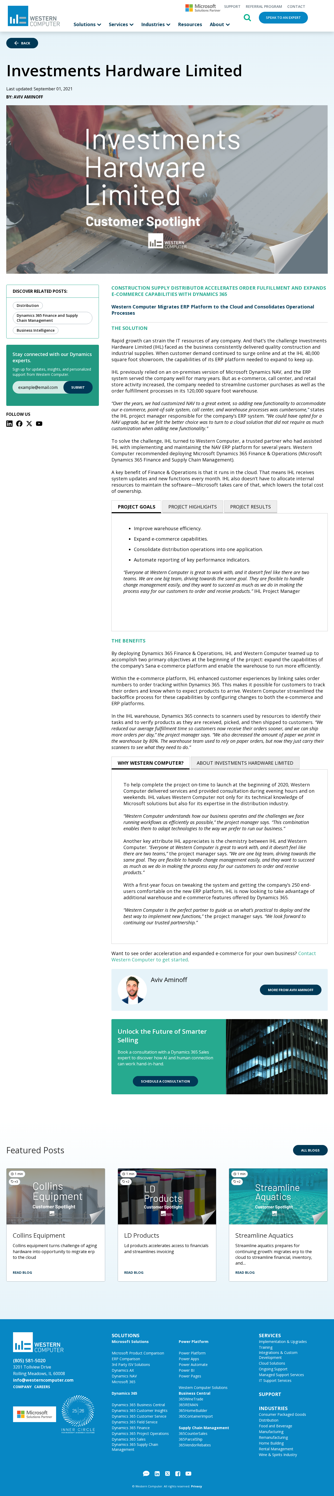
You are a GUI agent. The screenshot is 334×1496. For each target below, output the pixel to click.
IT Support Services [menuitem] (275, 1380)
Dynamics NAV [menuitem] (124, 1376)
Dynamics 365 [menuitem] (124, 1393)
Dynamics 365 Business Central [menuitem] (138, 1404)
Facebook (177, 1473)
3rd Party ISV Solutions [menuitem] (131, 1364)
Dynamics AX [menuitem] (123, 1370)
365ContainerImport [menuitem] (196, 1416)
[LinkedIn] (9, 423)
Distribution (28, 305)
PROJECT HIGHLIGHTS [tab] (192, 507)
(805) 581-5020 (29, 1360)
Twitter (167, 1473)
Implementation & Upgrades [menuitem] (283, 1341)
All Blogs (310, 1150)
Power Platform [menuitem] (193, 1341)
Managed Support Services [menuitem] (281, 1374)
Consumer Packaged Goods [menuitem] (282, 1414)
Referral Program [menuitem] (264, 6)
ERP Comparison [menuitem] (126, 1358)
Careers (42, 1386)
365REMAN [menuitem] (188, 1404)
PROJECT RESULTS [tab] (250, 507)
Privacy (196, 1486)
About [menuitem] (217, 24)
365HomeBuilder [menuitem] (193, 1410)
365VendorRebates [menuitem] (195, 1444)
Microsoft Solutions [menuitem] (130, 1341)
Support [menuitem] (232, 6)
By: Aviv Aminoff (24, 97)
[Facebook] (19, 423)
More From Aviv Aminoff (290, 989)
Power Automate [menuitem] (193, 1364)
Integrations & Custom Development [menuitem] (278, 1355)
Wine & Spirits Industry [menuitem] (278, 1454)
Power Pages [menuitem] (190, 1376)
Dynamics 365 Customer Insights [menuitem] (140, 1410)
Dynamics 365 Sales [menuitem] (129, 1439)
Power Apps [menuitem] (189, 1358)
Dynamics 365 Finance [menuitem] (131, 1427)
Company (22, 1386)
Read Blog (22, 1272)
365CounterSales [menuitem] (193, 1433)
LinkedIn (157, 1473)
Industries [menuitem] (153, 24)
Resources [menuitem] (190, 24)
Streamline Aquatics (264, 1235)
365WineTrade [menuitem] (191, 1398)
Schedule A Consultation (165, 1081)
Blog (146, 1473)
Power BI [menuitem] (186, 1370)
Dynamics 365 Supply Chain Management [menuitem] (135, 1447)
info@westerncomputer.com (43, 1380)
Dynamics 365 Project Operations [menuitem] (140, 1433)
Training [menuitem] (265, 1347)
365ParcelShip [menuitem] (190, 1439)
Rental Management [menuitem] (276, 1448)
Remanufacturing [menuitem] (273, 1437)
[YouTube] (39, 423)
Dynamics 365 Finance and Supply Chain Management (47, 318)
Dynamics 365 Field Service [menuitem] (135, 1421)
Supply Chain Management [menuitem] (204, 1427)
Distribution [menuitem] (268, 1420)
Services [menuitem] (119, 24)
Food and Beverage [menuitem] (275, 1425)
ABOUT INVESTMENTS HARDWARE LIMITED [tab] (245, 763)
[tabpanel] (219, 572)
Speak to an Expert (283, 17)
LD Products (141, 1235)
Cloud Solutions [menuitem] (272, 1363)
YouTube (188, 1473)
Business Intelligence (36, 330)
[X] (29, 423)
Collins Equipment (39, 1235)
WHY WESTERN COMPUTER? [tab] (151, 763)
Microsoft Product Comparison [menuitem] (138, 1353)
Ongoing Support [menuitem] (273, 1368)
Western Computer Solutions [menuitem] (203, 1387)
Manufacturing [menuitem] (271, 1431)
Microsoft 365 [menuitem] (123, 1381)
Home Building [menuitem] (271, 1443)
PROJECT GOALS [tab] (136, 507)
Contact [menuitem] (296, 6)
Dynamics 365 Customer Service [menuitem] (139, 1416)
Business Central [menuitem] (194, 1393)
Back (25, 43)
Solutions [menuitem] (85, 24)
